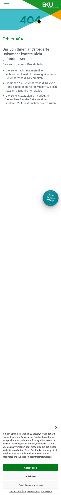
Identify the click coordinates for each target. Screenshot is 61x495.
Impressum (46, 491)
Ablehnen (30, 476)
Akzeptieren (30, 467)
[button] (56, 427)
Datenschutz (33, 491)
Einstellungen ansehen (30, 485)
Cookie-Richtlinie (17, 491)
